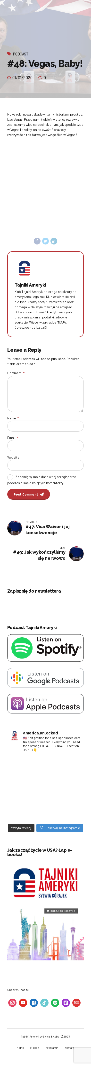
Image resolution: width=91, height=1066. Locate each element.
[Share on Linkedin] (53, 241)
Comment (16, 373)
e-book (34, 1047)
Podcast (21, 53)
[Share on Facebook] (37, 241)
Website (13, 457)
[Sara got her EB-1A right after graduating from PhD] (27, 767)
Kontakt (69, 1047)
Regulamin (52, 1047)
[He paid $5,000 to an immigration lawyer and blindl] (64, 810)
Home (20, 1047)
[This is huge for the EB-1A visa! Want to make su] (64, 788)
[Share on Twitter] (45, 241)
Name (13, 418)
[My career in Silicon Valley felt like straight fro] (27, 788)
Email (12, 437)
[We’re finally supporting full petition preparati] (64, 767)
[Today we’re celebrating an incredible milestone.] (27, 810)
